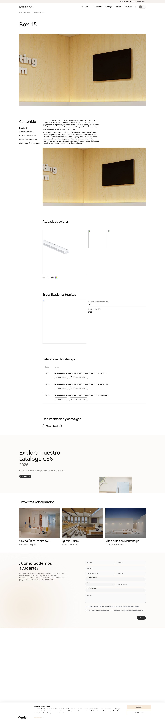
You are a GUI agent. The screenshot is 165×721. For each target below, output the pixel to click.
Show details (38, 717)
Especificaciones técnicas (28, 136)
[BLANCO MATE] (48, 277)
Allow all (139, 707)
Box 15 (42, 12)
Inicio (20, 12)
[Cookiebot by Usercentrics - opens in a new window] (22, 717)
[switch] (142, 7)
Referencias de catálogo (28, 139)
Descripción (23, 128)
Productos (27, 12)
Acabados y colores (26, 132)
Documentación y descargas (29, 143)
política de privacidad (127, 606)
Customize (138, 712)
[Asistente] (135, 7)
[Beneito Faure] (26, 7)
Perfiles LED (35, 12)
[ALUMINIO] (44, 277)
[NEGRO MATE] (52, 277)
